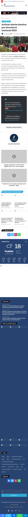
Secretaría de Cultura (17, 469)
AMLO (3, 456)
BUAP (3, 459)
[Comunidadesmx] (10, 5)
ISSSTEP (4, 466)
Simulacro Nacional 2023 (14, 127)
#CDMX (18, 106)
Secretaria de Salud (6, 469)
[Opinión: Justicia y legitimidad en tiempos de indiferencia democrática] (5, 441)
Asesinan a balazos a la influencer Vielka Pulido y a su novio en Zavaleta (7, 220)
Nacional (8, 18)
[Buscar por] (26, 6)
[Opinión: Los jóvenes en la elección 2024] (5, 446)
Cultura (8, 459)
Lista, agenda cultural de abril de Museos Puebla (21, 204)
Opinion (21, 507)
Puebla (17, 466)
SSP (25, 469)
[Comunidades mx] (14, 12)
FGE (24, 459)
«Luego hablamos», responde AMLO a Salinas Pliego (6, 204)
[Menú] (2, 6)
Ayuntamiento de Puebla (17, 456)
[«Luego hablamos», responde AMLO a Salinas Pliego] (7, 198)
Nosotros (17, 507)
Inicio (3, 18)
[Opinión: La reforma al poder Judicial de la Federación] (14, 446)
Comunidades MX (14, 504)
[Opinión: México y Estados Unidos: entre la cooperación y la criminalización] (23, 328)
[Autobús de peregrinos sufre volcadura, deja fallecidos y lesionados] (23, 446)
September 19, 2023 (11, 120)
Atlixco (8, 456)
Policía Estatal (11, 466)
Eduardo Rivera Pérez (16, 459)
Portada (8, 21)
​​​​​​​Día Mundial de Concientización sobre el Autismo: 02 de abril (20, 220)
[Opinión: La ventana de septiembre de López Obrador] (23, 441)
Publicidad (14, 10)
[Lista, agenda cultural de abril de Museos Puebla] (21, 198)
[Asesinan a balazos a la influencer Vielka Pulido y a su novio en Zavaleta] (7, 213)
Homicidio (22, 464)
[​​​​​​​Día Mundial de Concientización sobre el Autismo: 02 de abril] (21, 213)
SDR (22, 466)
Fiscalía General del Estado (8, 461)
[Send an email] (11, 33)
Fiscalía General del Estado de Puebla (10, 464)
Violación (4, 471)
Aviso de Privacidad (9, 507)
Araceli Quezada (7, 33)
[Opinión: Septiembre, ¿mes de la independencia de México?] (14, 441)
